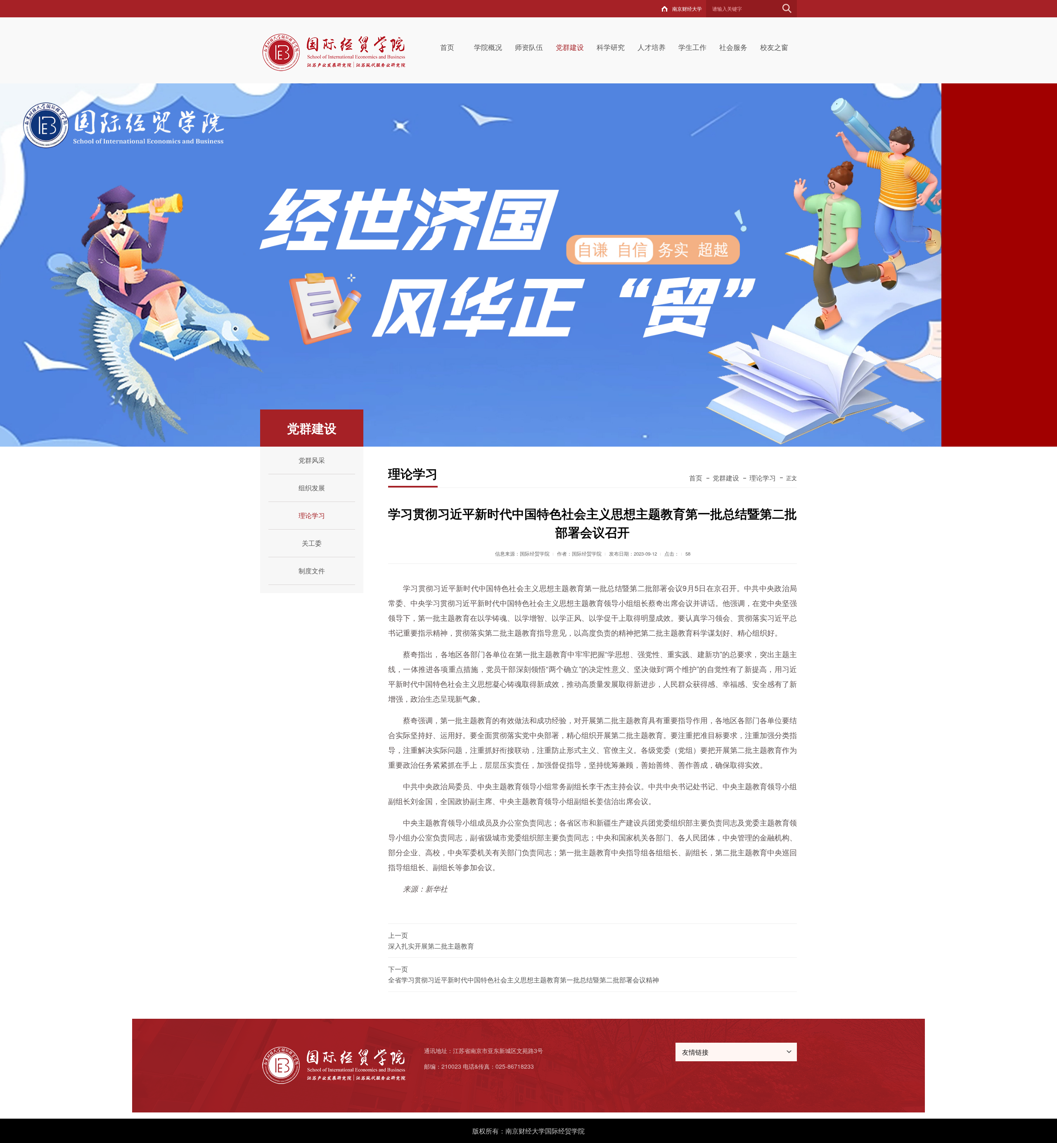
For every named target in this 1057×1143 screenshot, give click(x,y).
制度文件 (312, 570)
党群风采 (312, 460)
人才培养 (652, 47)
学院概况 (488, 47)
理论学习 (312, 515)
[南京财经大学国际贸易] (343, 51)
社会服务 (733, 47)
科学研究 (611, 47)
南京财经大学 (687, 8)
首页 (447, 47)
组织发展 (312, 487)
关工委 (312, 543)
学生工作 (692, 47)
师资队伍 (529, 47)
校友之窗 (774, 47)
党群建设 (570, 47)
